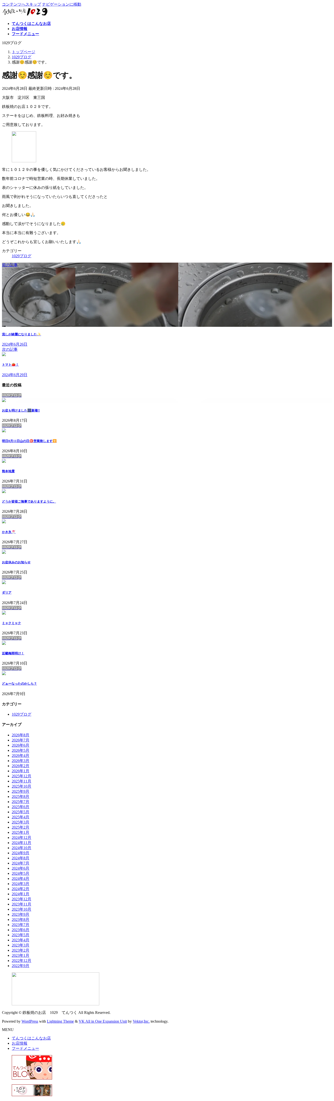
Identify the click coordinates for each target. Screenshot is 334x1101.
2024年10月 (21, 848)
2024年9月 (20, 853)
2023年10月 (21, 909)
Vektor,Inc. (141, 1021)
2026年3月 (20, 761)
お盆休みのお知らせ (16, 562)
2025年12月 (21, 776)
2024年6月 (20, 868)
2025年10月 (21, 786)
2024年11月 (21, 843)
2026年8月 (20, 735)
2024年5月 (20, 873)
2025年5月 (20, 812)
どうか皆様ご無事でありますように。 (29, 501)
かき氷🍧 (9, 532)
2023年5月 (20, 935)
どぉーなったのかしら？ (19, 683)
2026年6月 (20, 745)
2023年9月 (20, 914)
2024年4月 (20, 878)
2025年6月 (20, 807)
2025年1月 (20, 832)
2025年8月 (20, 796)
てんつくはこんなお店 (31, 1038)
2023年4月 (20, 940)
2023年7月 (20, 925)
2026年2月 (20, 766)
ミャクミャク (11, 623)
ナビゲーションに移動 (61, 4)
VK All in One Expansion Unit (103, 1021)
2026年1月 (20, 771)
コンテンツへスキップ (21, 4)
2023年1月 (20, 955)
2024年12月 (21, 837)
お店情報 (19, 1043)
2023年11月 (21, 904)
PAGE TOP (322, 1063)
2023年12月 (21, 899)
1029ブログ (21, 256)
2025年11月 (21, 781)
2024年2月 (20, 889)
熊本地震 (8, 471)
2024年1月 (20, 894)
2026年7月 (20, 740)
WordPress (30, 1021)
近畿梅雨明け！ (13, 653)
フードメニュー (25, 1048)
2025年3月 (20, 822)
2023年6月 (20, 930)
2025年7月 (20, 802)
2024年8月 (20, 858)
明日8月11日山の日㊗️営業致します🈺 (29, 441)
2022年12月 (21, 960)
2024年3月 (20, 884)
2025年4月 (20, 817)
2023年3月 (20, 945)
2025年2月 (20, 827)
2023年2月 (20, 950)
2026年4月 (20, 755)
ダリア (6, 592)
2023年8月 (20, 919)
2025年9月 (20, 791)
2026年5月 (20, 750)
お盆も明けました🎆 (21, 410)
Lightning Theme (60, 1021)
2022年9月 (20, 966)
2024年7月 (20, 863)
